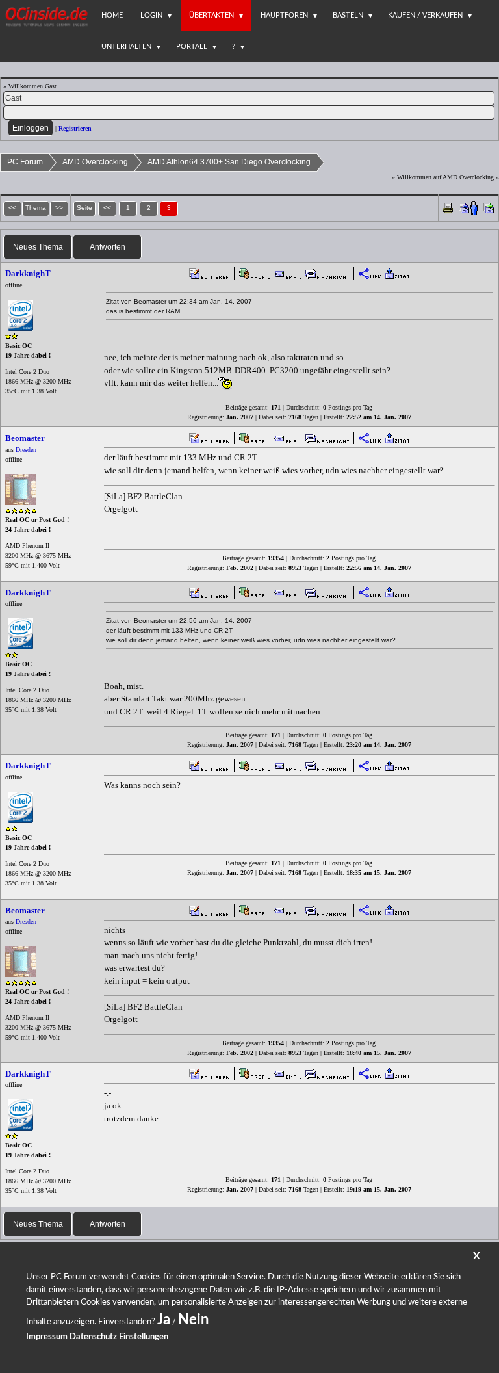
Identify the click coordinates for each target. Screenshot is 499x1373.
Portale (191, 46)
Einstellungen (143, 1337)
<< (107, 207)
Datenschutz (93, 1337)
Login (151, 15)
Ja (163, 1320)
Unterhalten (126, 46)
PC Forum (25, 161)
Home (112, 15)
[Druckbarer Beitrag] (448, 207)
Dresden (26, 449)
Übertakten (211, 15)
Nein (193, 1320)
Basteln (348, 15)
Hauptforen (284, 15)
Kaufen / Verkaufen (425, 15)
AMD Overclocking (95, 161)
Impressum (47, 1337)
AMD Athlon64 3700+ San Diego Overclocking (229, 161)
